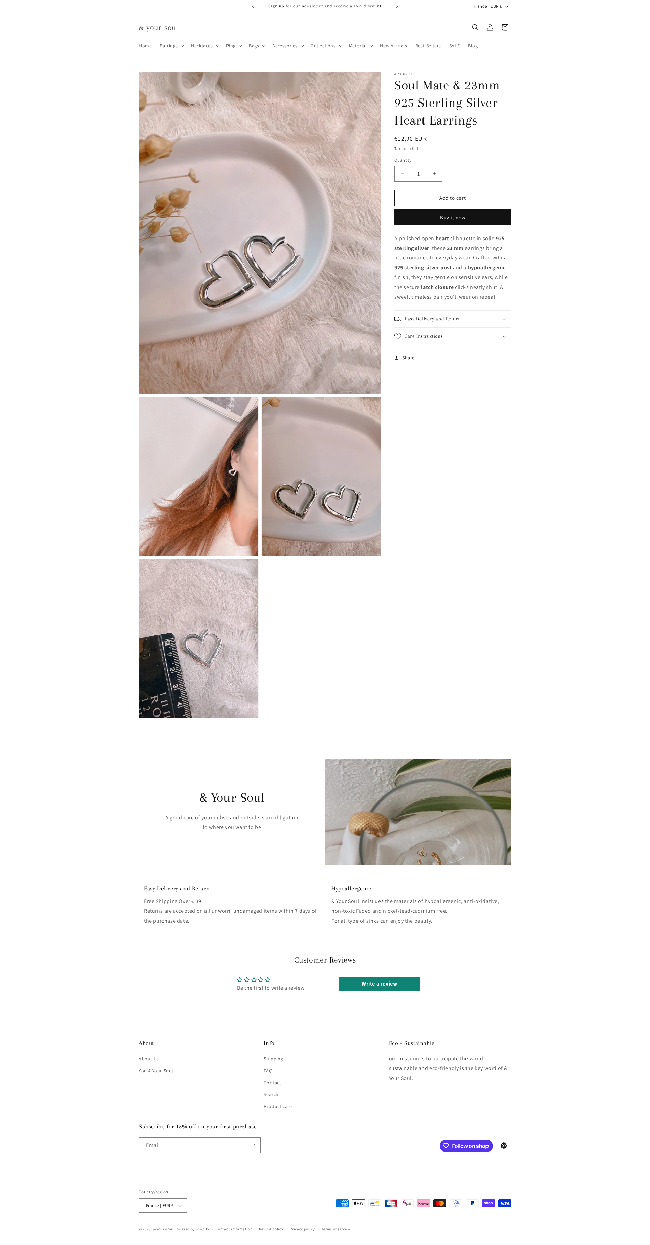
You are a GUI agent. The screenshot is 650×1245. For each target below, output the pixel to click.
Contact (272, 1082)
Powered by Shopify (191, 1229)
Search (271, 1094)
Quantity (402, 160)
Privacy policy (302, 1229)
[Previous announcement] (252, 6)
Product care (278, 1106)
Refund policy (271, 1229)
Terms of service (336, 1229)
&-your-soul (163, 1229)
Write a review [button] (379, 984)
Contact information (234, 1229)
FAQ (268, 1070)
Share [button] (408, 358)
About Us (149, 1059)
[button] (171, 46)
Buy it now (453, 217)
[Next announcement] (397, 6)
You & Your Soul (156, 1070)
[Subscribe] (252, 1145)
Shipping (273, 1059)
